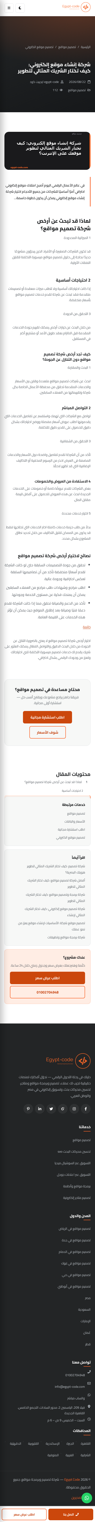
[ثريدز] (63, 1109)
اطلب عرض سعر (47, 978)
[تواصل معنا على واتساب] (87, 1498)
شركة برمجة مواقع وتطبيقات (66, 937)
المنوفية (53, 1455)
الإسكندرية (53, 1443)
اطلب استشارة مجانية (47, 717)
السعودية (84, 1309)
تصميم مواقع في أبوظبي (74, 1286)
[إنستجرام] (74, 1109)
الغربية (70, 1455)
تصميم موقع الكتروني (39, 47)
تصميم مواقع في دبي (76, 1275)
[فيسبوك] (86, 1109)
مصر (88, 1298)
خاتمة (87, 627)
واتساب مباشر (76, 1398)
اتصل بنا (68, 1514)
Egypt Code (72, 1479)
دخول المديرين (81, 1497)
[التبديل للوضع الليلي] (20, 8)
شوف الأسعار (47, 732)
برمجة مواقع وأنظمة (77, 1186)
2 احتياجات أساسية (72, 790)
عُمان (87, 1333)
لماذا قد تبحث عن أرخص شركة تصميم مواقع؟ (53, 782)
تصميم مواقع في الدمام (75, 1252)
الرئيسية (86, 47)
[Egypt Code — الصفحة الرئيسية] (77, 8)
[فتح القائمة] (9, 8)
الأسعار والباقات (75, 821)
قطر (88, 1344)
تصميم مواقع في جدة (76, 1240)
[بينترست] (28, 1109)
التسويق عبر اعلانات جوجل (74, 1175)
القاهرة (86, 1443)
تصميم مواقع (67, 47)
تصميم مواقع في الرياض (75, 1229)
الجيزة (70, 1443)
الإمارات (86, 1321)
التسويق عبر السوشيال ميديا (73, 1163)
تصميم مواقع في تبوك (76, 1263)
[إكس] (51, 1109)
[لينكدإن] (40, 1109)
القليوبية (33, 1443)
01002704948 (48, 992)
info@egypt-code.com (70, 1387)
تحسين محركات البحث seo (74, 1151)
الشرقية (86, 1455)
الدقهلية (15, 1443)
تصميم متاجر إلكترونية (77, 1198)
